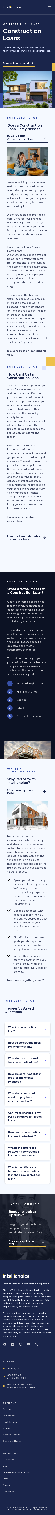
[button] (27, 1029)
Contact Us (8, 1491)
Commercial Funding (13, 1441)
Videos (6, 1478)
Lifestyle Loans (10, 1422)
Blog (5, 1466)
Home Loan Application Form (17, 1472)
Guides (6, 1485)
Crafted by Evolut (38, 1510)
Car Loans (8, 1409)
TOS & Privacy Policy (18, 1510)
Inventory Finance (11, 1434)
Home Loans (9, 1415)
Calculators (8, 1459)
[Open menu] (49, 7)
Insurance (7, 1428)
